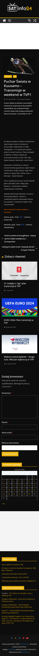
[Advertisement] (19, 36)
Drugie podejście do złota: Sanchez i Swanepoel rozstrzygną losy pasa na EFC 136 (18, 621)
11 (9, 485)
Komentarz (7, 393)
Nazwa (5, 422)
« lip (3, 504)
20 (19, 490)
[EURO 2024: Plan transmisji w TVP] (19, 300)
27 (19, 494)
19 (14, 490)
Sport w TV (8, 76)
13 (19, 485)
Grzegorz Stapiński (24, 99)
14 (24, 485)
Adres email (7, 432)
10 (4, 485)
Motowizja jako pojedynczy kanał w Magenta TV (19, 581)
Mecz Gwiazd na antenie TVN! (12, 565)
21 (24, 490)
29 (29, 494)
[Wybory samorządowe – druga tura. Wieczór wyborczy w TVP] (19, 336)
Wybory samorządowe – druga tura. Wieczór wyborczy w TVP (19, 358)
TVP (15, 76)
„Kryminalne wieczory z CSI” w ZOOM (15, 577)
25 (9, 494)
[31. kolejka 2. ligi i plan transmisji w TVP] (19, 263)
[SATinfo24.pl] (4, 20)
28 (24, 494)
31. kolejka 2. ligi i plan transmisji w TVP (15, 285)
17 (4, 490)
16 (34, 485)
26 (14, 494)
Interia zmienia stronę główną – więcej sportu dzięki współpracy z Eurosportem (20, 238)
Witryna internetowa (10, 443)
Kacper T (5, 611)
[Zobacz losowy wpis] (34, 20)
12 (14, 485)
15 (29, 485)
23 (34, 490)
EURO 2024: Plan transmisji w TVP (18, 321)
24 (4, 494)
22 (29, 490)
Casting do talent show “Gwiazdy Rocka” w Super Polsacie (18, 248)
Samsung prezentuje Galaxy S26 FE (14, 574)
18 (9, 490)
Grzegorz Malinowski (9, 599)
